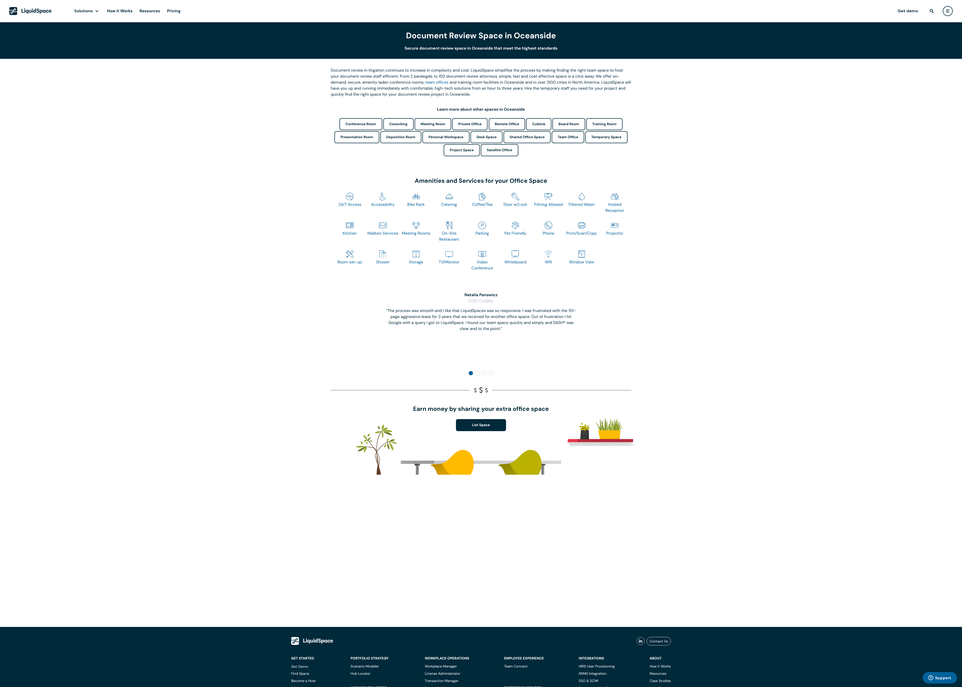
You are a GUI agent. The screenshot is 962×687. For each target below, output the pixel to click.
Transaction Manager (441, 681)
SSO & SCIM (588, 681)
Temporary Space (606, 137)
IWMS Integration (593, 673)
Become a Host (303, 681)
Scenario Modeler (364, 666)
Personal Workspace (445, 137)
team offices (437, 82)
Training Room (604, 124)
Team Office (568, 137)
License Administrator (442, 673)
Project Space (462, 150)
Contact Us (658, 641)
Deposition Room (400, 137)
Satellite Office (499, 150)
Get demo (908, 11)
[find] (932, 11)
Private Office (470, 124)
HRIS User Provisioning (597, 666)
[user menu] (948, 11)
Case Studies (660, 681)
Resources (150, 11)
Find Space (300, 673)
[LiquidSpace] (312, 641)
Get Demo (299, 666)
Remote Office (507, 124)
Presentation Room (356, 137)
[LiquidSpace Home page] (30, 11)
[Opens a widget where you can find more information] (939, 678)
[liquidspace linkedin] (641, 641)
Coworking (398, 124)
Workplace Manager (441, 666)
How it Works (120, 11)
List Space (481, 425)
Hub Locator (360, 673)
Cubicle (538, 124)
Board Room (568, 124)
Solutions (83, 11)
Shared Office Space (527, 137)
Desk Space (486, 137)
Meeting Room (433, 124)
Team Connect (516, 666)
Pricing (174, 11)
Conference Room (360, 124)
